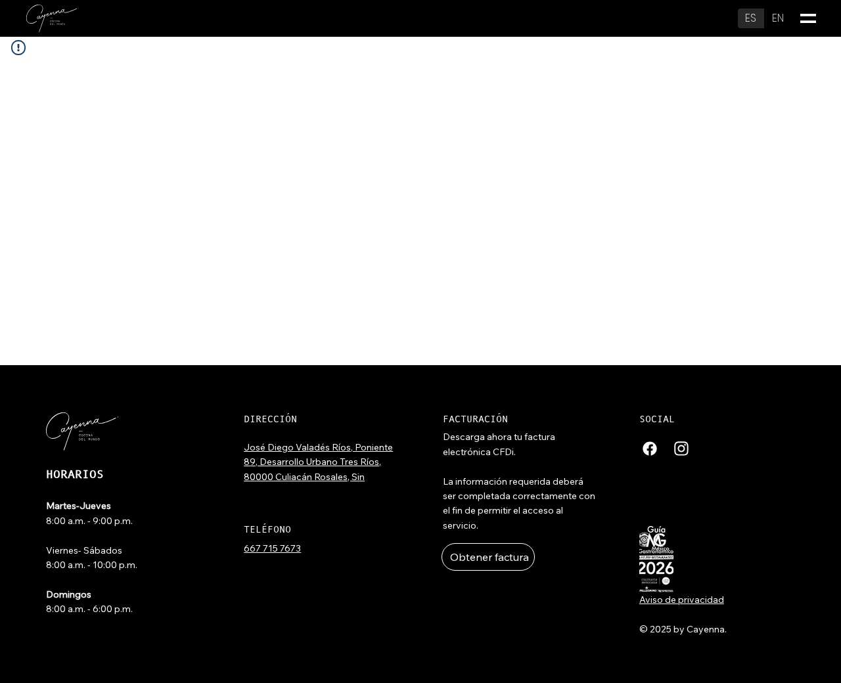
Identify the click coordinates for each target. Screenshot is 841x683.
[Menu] (808, 18)
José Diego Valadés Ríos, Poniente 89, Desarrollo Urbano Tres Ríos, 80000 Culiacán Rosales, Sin (318, 462)
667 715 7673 (272, 548)
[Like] (649, 447)
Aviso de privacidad (681, 600)
